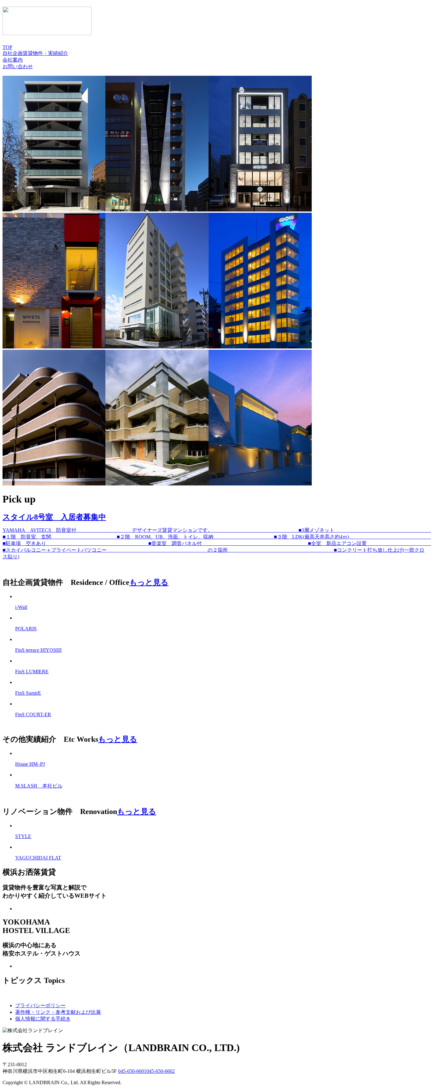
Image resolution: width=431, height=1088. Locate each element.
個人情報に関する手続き (43, 1018)
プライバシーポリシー (40, 1005)
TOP (7, 47)
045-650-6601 (132, 1071)
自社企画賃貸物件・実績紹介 (35, 53)
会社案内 (13, 59)
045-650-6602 (160, 1071)
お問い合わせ (18, 66)
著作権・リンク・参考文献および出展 (58, 1012)
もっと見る (148, 582)
